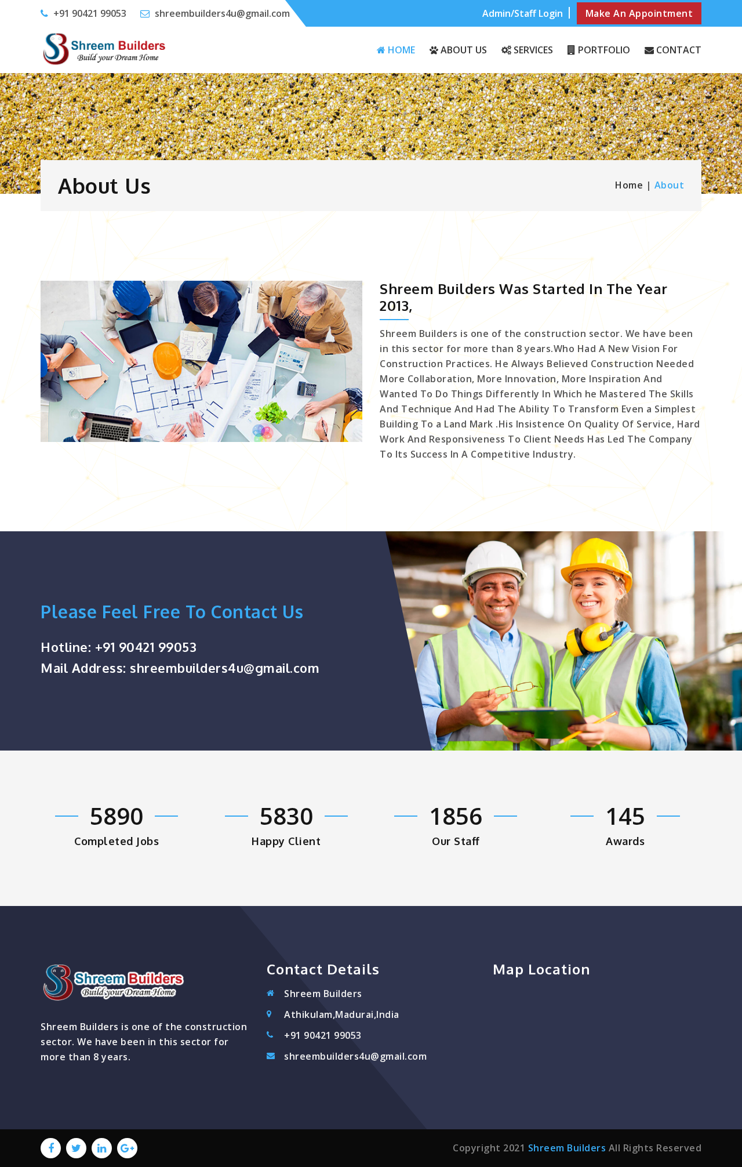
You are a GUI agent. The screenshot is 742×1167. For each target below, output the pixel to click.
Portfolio (603, 50)
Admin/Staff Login (522, 13)
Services (532, 50)
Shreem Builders (567, 1147)
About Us (462, 50)
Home (400, 50)
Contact (677, 50)
